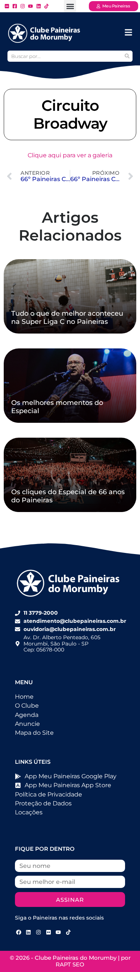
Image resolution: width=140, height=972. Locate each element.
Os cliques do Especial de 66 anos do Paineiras (68, 496)
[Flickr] (48, 932)
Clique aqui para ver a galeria (70, 155)
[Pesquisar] (127, 56)
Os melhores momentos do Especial (57, 407)
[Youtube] (58, 932)
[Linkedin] (28, 932)
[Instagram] (38, 932)
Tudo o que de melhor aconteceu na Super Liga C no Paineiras (67, 317)
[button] (70, 6)
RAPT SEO (70, 964)
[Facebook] (18, 932)
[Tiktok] (68, 932)
